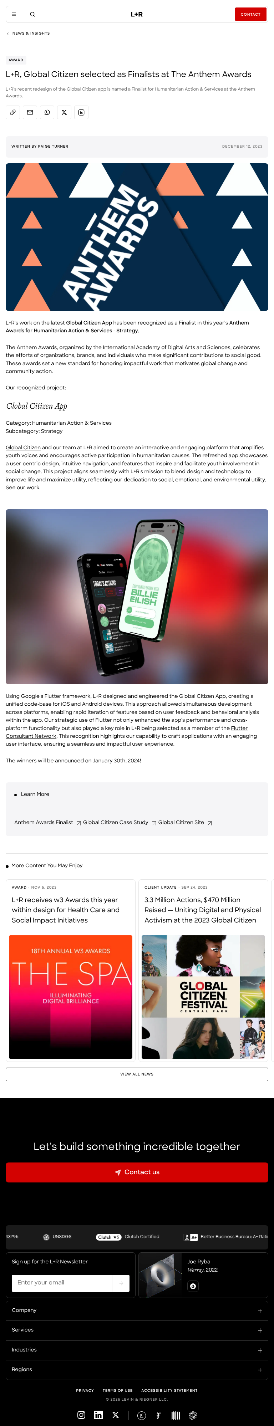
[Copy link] (13, 112)
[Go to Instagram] (81, 1418)
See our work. (23, 488)
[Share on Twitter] (64, 112)
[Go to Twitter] (115, 1418)
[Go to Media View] (176, 1415)
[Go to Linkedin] (98, 1418)
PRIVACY (85, 1391)
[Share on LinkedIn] (81, 112)
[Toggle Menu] (13, 14)
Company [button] (24, 1310)
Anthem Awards (36, 348)
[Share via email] (30, 112)
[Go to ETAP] (193, 1415)
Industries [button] (24, 1350)
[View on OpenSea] (193, 1286)
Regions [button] (22, 1370)
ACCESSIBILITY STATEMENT (169, 1391)
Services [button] (23, 1330)
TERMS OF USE (118, 1391)
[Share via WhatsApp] (47, 112)
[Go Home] (137, 14)
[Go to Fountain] (158, 1415)
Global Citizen (23, 448)
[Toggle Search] (32, 14)
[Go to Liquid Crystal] (141, 1415)
